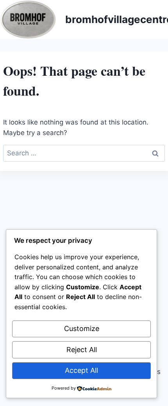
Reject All (81, 349)
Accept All (81, 370)
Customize (81, 328)
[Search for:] (84, 153)
